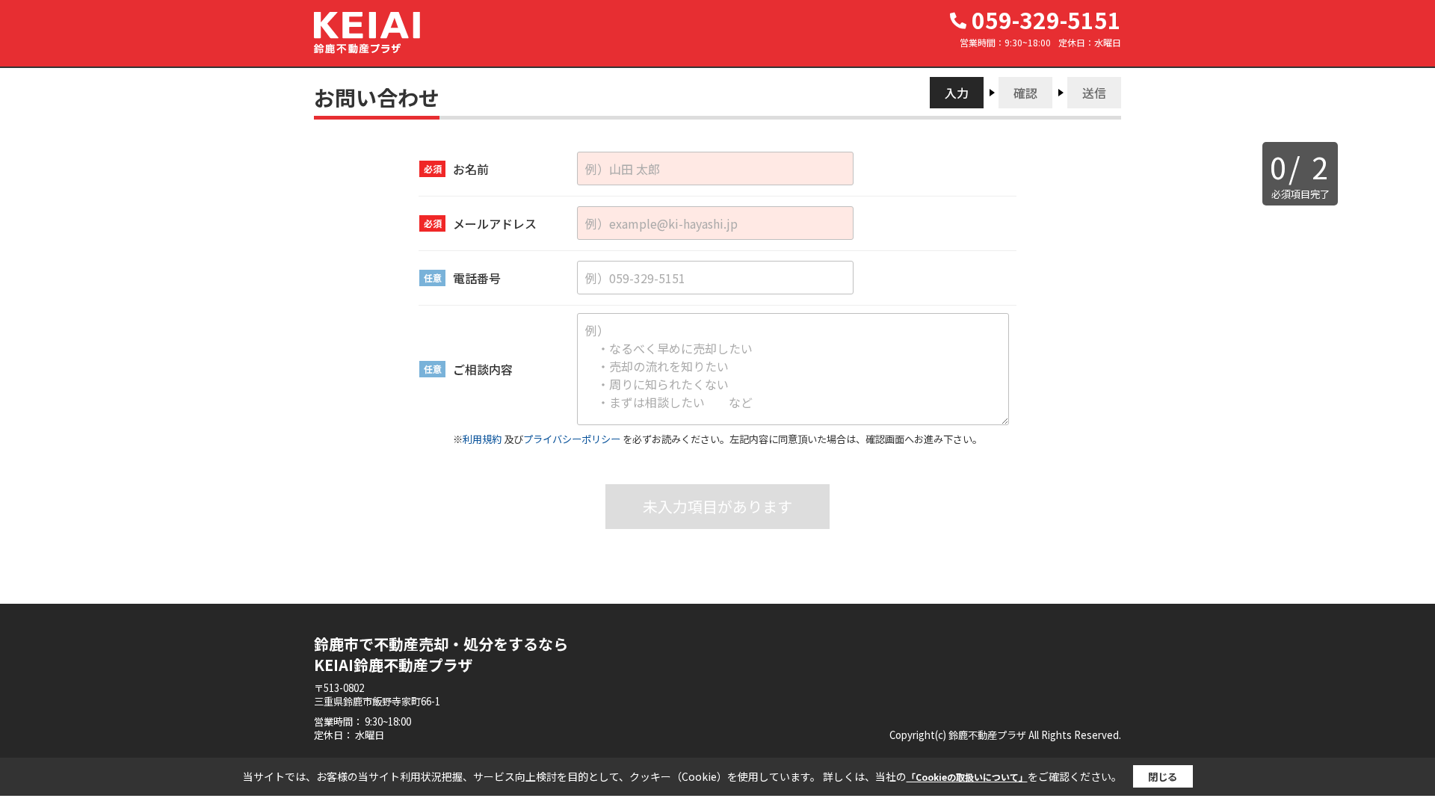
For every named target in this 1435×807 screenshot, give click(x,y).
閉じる (1162, 777)
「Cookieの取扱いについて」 (967, 776)
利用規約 (482, 439)
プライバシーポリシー (571, 439)
